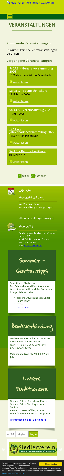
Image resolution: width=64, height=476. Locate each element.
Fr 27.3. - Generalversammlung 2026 (31, 69)
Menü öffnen (10, 16)
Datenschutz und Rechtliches (13, 473)
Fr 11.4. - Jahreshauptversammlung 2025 (31, 130)
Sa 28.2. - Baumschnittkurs (28, 91)
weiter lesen (23, 307)
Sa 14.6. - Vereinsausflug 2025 (30, 110)
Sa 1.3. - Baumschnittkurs (27, 151)
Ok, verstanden (51, 464)
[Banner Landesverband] (33, 449)
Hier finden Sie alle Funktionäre (28, 419)
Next (60, 449)
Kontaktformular (33, 245)
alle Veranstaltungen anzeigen (36, 218)
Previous (3, 449)
